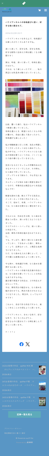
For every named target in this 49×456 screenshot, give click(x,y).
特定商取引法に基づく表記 (14, 433)
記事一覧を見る (24, 414)
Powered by (21, 442)
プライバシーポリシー (13, 429)
